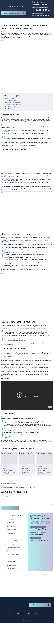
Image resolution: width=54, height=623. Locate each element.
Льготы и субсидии (12, 537)
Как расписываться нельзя (11, 100)
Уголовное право (11, 568)
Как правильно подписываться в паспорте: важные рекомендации (44, 471)
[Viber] (8, 483)
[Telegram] (14, 483)
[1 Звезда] (3, 487)
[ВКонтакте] (2, 483)
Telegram (14, 9)
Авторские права (11, 519)
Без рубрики (10, 522)
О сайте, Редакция (20, 613)
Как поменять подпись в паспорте (13, 104)
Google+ (17, 9)
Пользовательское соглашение (27, 615)
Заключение (8, 108)
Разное (9, 558)
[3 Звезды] (14, 487)
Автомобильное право (13, 515)
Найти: (29, 575)
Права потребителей (13, 554)
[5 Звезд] (24, 487)
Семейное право (11, 561)
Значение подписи (9, 98)
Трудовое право (11, 565)
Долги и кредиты (11, 529)
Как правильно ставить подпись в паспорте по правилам (27, 471)
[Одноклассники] (4, 483)
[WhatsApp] (10, 483)
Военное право (11, 526)
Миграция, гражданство (13, 544)
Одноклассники (12, 9)
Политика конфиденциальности (27, 616)
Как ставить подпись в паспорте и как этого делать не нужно (9, 471)
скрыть (17, 95)
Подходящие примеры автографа (13, 102)
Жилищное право (11, 533)
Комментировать (11, 508)
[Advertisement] (13, 162)
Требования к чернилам (10, 106)
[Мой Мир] (6, 483)
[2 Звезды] (9, 487)
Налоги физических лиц (13, 547)
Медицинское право (12, 540)
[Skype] (12, 483)
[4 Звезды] (19, 487)
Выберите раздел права (11, 13)
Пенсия (9, 551)
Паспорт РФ (6, 466)
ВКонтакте (10, 9)
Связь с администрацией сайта (31, 613)
